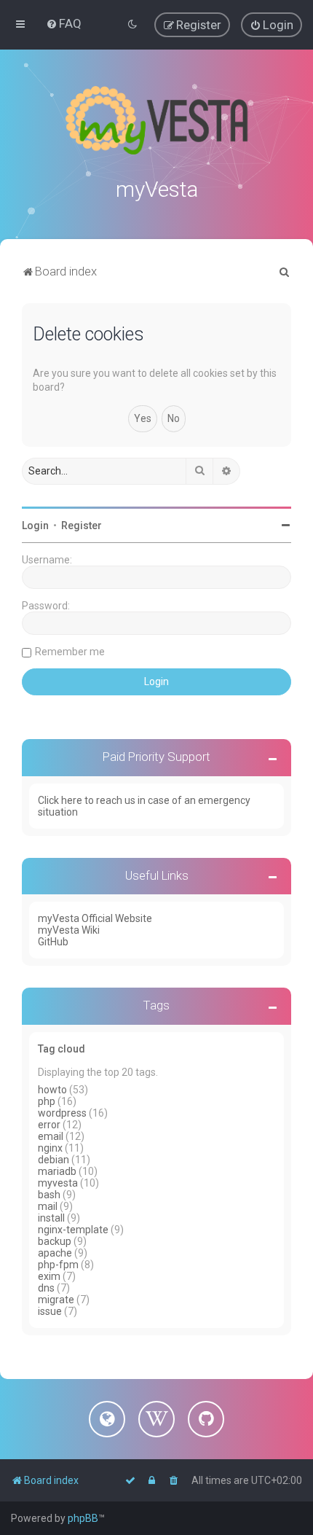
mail (48, 1206)
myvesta (58, 1183)
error (49, 1124)
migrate (56, 1299)
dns (46, 1288)
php (46, 1101)
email (50, 1136)
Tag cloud (61, 1049)
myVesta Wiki (69, 930)
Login (35, 525)
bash (49, 1194)
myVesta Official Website (95, 918)
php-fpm (58, 1264)
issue (50, 1311)
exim (49, 1276)
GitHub (53, 942)
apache (55, 1253)
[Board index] (156, 120)
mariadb (57, 1171)
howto (52, 1089)
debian (53, 1159)
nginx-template (73, 1229)
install (51, 1218)
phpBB (83, 1518)
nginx (50, 1148)
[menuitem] (63, 23)
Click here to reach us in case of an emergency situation (144, 806)
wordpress (62, 1113)
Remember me (70, 651)
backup (54, 1241)
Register (81, 525)
